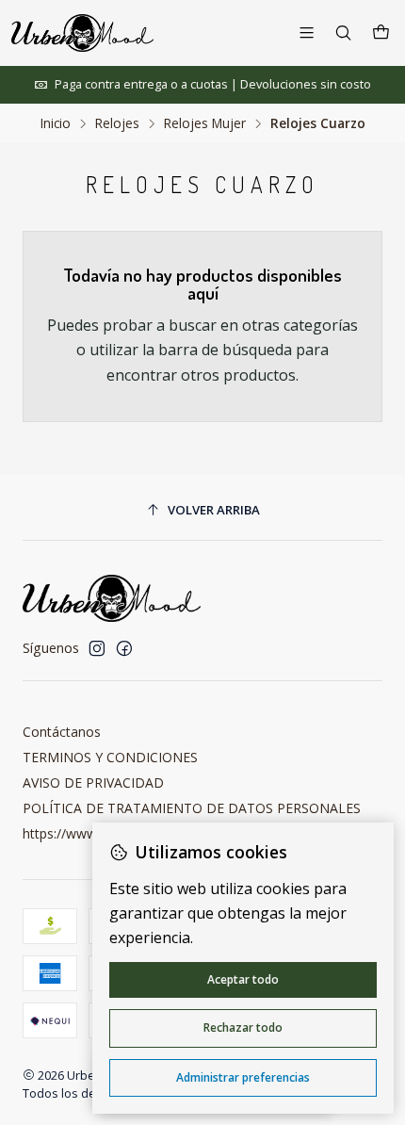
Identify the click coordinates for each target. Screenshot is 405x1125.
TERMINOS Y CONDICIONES (110, 757)
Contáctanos (62, 732)
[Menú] (306, 32)
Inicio (55, 123)
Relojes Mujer (205, 123)
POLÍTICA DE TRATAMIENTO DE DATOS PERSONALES (192, 808)
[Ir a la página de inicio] (82, 33)
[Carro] (381, 33)
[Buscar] (343, 32)
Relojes (117, 123)
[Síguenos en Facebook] (124, 648)
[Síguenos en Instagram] (97, 648)
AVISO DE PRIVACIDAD (93, 782)
